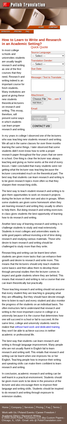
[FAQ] (29, 32)
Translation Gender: (42, 60)
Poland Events (26, 412)
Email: (34, 108)
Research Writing (31, 416)
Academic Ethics (11, 416)
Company (16, 407)
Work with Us (9, 412)
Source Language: (41, 52)
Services (29, 407)
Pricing (39, 407)
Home (5, 407)
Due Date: (36, 69)
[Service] (6, 32)
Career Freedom (45, 412)
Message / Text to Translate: (46, 77)
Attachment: (37, 95)
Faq (48, 407)
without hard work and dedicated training (37, 326)
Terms (56, 407)
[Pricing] (18, 32)
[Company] (54, 28)
